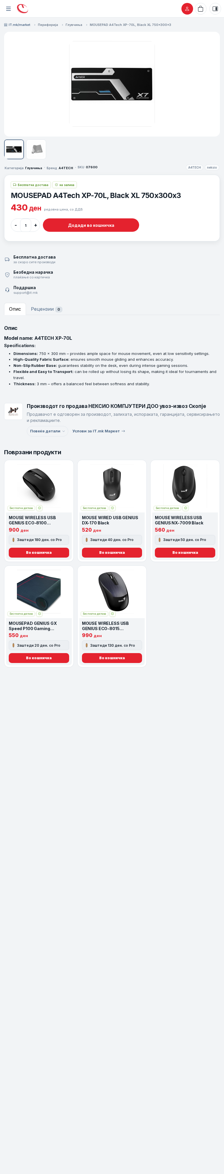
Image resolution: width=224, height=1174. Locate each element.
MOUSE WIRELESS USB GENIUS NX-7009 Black (179, 520)
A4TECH (194, 167)
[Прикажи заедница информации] (215, 9)
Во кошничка (39, 552)
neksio (212, 167)
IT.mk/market (19, 25)
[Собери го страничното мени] (8, 9)
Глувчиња (74, 25)
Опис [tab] (15, 309)
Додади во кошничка (91, 224)
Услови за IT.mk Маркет (96, 431)
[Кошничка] (200, 9)
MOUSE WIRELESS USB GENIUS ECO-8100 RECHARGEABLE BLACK (33, 523)
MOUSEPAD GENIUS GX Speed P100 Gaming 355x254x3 (33, 628)
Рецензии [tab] (45, 309)
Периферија (48, 25)
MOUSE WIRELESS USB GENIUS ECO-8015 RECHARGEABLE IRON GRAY (111, 628)
